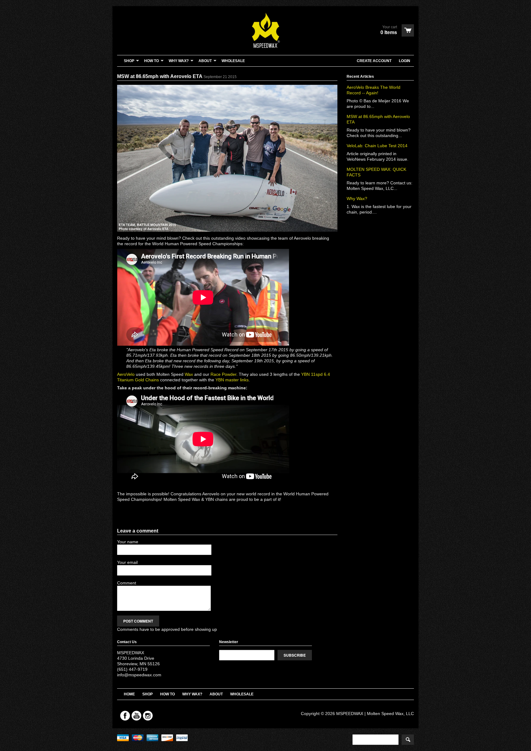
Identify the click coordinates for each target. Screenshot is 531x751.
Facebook (125, 716)
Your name (127, 541)
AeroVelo (126, 374)
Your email (127, 562)
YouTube (136, 716)
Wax (189, 374)
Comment (126, 582)
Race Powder (223, 374)
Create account (374, 61)
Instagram (148, 716)
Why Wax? (357, 198)
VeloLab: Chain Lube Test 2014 (377, 145)
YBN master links (232, 379)
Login (404, 61)
